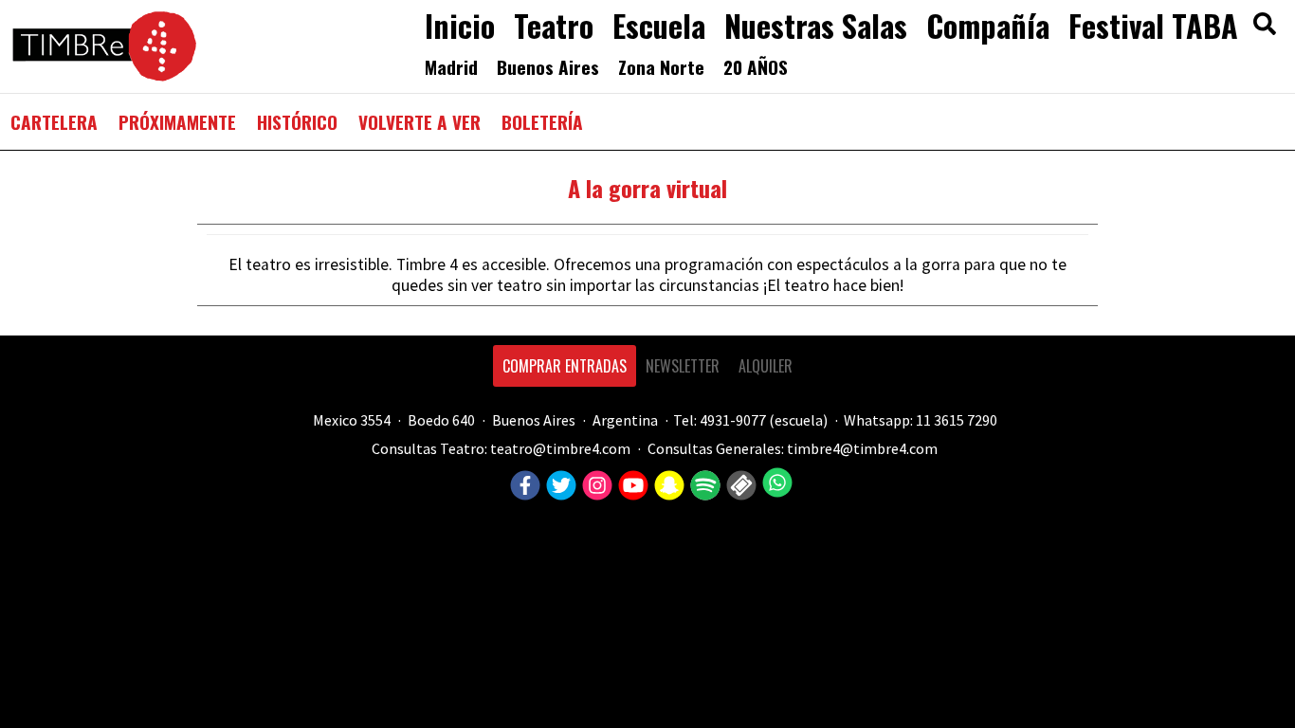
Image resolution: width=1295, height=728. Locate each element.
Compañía (987, 25)
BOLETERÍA (542, 122)
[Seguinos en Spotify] (703, 486)
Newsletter (683, 366)
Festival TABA (1153, 25)
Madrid (451, 67)
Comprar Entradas (564, 366)
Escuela (658, 25)
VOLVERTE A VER (419, 122)
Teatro (553, 25)
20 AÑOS (755, 67)
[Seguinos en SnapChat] (667, 486)
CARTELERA (54, 122)
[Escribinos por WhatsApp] (775, 482)
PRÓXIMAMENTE (177, 122)
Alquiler (766, 366)
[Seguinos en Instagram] (594, 486)
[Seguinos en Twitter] (558, 486)
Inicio (460, 25)
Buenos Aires (548, 67)
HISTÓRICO (297, 122)
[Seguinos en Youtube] (631, 486)
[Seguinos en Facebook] (522, 486)
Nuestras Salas (815, 25)
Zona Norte (661, 67)
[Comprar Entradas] (739, 486)
